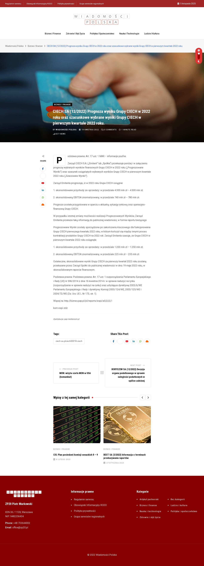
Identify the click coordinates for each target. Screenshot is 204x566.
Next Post (135, 365)
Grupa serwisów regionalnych (91, 4)
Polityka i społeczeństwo (102, 33)
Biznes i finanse (53, 33)
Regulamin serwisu (13, 4)
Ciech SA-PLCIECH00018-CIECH (69, 341)
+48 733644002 (21, 523)
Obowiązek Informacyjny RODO (39, 4)
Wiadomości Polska (66, 130)
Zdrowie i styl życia (75, 33)
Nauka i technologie (129, 33)
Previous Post (70, 369)
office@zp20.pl (20, 527)
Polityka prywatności (65, 4)
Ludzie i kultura (151, 33)
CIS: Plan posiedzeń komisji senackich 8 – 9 (75, 454)
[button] (142, 397)
